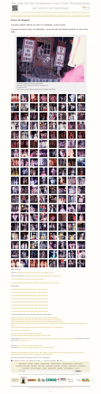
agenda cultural (45, 363)
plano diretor (72, 366)
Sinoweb (50, 391)
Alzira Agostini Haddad (67, 387)
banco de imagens (35, 368)
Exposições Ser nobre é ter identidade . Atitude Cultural (26, 333)
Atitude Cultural (55, 282)
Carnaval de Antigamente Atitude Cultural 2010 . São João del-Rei (42, 275)
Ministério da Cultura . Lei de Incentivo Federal (41, 347)
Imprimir (61, 360)
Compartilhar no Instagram (34, 360)
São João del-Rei (22, 3)
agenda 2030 (52, 368)
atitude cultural (78, 363)
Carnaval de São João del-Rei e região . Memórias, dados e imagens (30, 282)
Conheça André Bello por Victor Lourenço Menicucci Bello (27, 279)
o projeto (30, 363)
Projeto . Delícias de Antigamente (20, 330)
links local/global (68, 368)
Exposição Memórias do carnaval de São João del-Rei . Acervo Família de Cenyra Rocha (36, 319)
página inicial (17, 16)
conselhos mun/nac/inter (23, 366)
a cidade (36, 363)
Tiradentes (42, 3)
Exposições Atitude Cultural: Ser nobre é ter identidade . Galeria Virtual (31, 335)
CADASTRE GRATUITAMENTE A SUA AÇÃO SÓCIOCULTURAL (69, 374)
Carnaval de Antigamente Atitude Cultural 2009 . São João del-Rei (29, 305)
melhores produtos (67, 363)
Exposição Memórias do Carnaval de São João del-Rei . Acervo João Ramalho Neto (34, 317)
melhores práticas (56, 363)
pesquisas (57, 366)
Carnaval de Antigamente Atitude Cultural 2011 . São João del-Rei (29, 298)
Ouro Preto (61, 3)
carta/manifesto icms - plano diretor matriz (71, 16)
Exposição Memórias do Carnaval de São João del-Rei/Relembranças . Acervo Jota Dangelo (37, 327)
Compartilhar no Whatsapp (49, 360)
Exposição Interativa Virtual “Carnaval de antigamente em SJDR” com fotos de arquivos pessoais (48, 338)
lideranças (34, 366)
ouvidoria (59, 368)
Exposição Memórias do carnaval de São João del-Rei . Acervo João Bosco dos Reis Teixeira (37, 321)
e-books (44, 368)
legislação (64, 366)
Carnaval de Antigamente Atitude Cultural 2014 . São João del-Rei (29, 289)
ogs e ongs (41, 366)
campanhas (25, 368)
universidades (81, 366)
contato (77, 368)
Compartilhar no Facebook (19, 360)
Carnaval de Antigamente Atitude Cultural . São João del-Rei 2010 (35, 272)
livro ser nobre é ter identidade (37, 16)
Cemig (19, 345)
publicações (49, 366)
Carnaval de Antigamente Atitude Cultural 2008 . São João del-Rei (29, 308)
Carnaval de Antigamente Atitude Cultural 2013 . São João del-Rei (29, 292)
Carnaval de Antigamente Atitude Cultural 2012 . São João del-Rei (29, 295)
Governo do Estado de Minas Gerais (32, 345)
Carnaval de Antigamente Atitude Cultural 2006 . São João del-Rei (29, 311)
